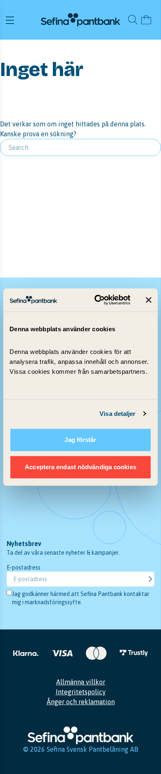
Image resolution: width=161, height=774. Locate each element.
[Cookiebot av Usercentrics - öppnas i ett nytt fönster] (97, 299)
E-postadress (23, 567)
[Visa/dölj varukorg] (146, 20)
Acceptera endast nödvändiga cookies (80, 466)
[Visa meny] (22, 19)
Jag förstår (80, 439)
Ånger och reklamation (81, 701)
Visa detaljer (117, 413)
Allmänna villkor (80, 682)
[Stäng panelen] (149, 300)
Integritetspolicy (81, 692)
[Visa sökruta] (133, 20)
